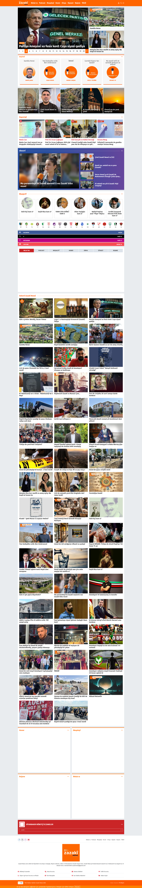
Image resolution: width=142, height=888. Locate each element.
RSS (21, 883)
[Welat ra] (122, 776)
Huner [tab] (71, 250)
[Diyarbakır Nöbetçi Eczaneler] (122, 824)
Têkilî (84, 3)
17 (73, 51)
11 (53, 51)
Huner (57, 3)
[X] (22, 839)
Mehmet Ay (113, 80)
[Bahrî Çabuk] (29, 72)
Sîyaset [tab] (100, 250)
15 (67, 51)
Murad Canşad (71, 80)
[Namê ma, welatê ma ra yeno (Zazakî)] (87, 166)
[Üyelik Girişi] (118, 3)
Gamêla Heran (29, 61)
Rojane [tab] (115, 250)
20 (84, 51)
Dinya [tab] (86, 250)
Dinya (64, 3)
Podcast (42, 3)
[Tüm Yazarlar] (122, 57)
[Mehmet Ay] (113, 72)
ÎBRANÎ (71, 61)
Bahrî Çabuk (29, 80)
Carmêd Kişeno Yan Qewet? (92, 62)
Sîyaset (70, 3)
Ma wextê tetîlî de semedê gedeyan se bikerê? (113, 62)
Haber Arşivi (104, 875)
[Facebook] (19, 839)
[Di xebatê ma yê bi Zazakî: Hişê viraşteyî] (87, 184)
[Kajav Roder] (50, 72)
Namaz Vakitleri (78, 871)
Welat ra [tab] (27, 250)
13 (60, 51)
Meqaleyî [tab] (56, 250)
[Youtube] (28, 839)
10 (50, 51)
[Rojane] (68, 776)
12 (56, 51)
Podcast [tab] (41, 250)
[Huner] (68, 730)
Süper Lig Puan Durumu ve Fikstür (29, 875)
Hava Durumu (51, 871)
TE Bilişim (121, 883)
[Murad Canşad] (71, 72)
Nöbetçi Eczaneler (25, 871)
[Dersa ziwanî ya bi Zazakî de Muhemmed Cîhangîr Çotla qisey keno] (87, 175)
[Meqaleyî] (122, 730)
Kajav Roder (50, 80)
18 (77, 51)
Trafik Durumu (105, 871)
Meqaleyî (50, 3)
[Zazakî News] (23, 3)
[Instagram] (25, 839)
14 (63, 51)
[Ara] (121, 3)
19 (80, 51)
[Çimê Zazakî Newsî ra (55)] (87, 157)
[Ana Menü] (123, 3)
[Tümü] (122, 117)
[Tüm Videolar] (122, 151)
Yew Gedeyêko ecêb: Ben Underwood (50, 62)
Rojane (77, 3)
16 (70, 51)
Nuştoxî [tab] (22, 57)
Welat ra (34, 3)
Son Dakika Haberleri (79, 875)
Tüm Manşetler (51, 875)
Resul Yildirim (91, 80)
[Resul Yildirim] (92, 72)
